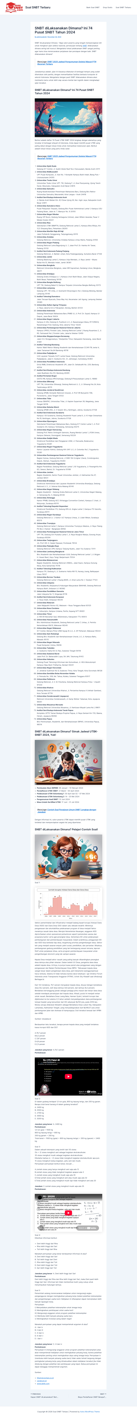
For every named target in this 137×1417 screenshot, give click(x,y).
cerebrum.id (42, 1381)
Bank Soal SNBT (93, 7)
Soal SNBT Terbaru (37, 7)
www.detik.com (43, 1384)
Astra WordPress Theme (90, 1412)
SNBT (85, 46)
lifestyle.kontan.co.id (45, 1378)
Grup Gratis (107, 7)
